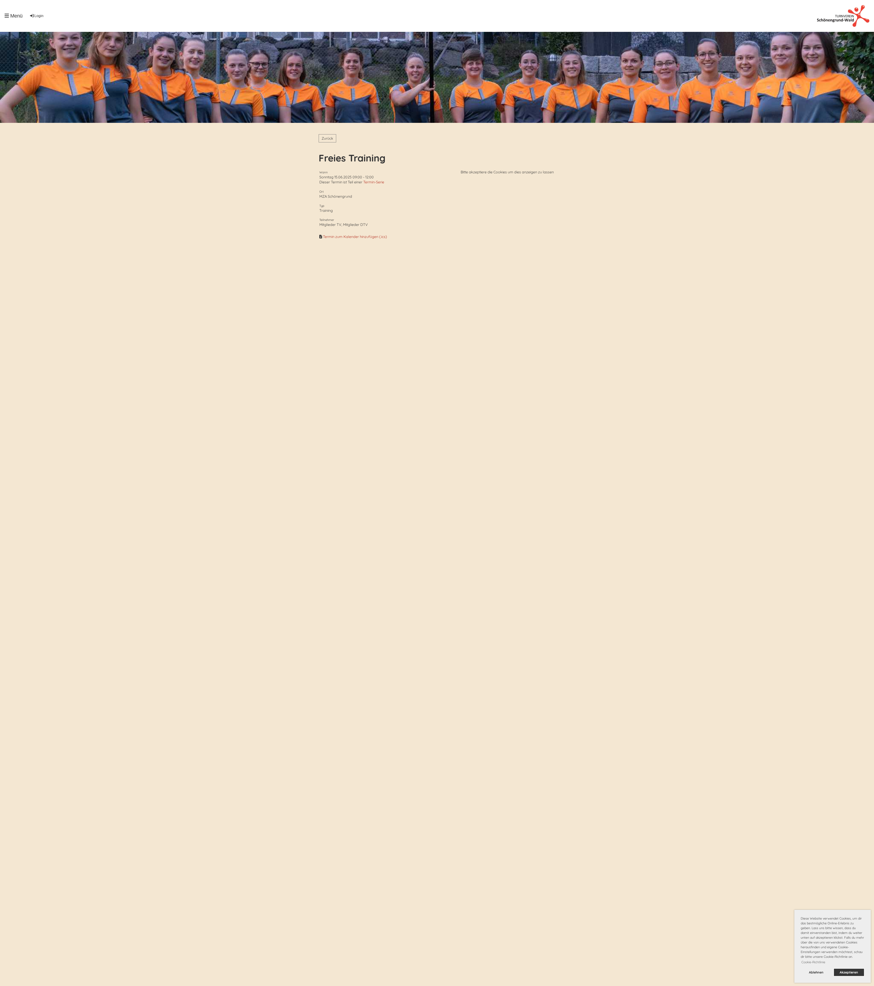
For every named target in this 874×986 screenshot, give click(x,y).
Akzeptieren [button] (849, 972)
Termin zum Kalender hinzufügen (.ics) (355, 236)
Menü (16, 16)
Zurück (327, 138)
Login (38, 16)
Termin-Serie (373, 182)
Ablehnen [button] (816, 972)
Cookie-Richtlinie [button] (813, 962)
